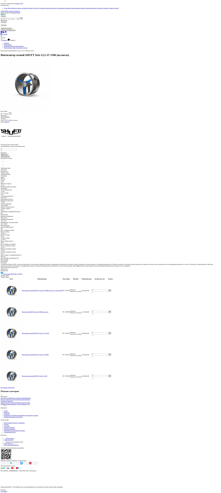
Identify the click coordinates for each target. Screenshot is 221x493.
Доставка (41, 8)
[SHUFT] (11, 143)
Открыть (17, 3)
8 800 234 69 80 (15, 12)
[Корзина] (6, 32)
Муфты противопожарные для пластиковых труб (15, 404)
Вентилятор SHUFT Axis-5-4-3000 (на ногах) (35, 312)
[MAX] (1, 14)
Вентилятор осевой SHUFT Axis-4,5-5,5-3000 (35, 354)
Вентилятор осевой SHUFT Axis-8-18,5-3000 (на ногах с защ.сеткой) (42, 290)
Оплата (36, 8)
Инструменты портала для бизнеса (18, 8)
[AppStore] (5, 464)
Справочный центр (10, 432)
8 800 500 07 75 (8, 443)
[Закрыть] (22, 4)
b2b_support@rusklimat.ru (11, 445)
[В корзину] (109, 290)
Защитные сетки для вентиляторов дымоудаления (15, 402)
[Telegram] (3, 14)
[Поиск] (21, 18)
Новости (31, 8)
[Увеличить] (1, 151)
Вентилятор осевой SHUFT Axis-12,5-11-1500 (35, 333)
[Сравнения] (2, 32)
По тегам (3, 25)
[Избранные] (4, 32)
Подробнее (4, 491)
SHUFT (7, 122)
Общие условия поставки (111, 8)
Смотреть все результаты (8, 30)
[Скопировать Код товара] (10, 113)
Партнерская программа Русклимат (14, 430)
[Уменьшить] (1, 148)
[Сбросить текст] (18, 19)
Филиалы (47, 8)
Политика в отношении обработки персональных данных (68, 8)
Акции (3, 11)
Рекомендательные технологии (94, 8)
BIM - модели (9, 11)
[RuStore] (24, 464)
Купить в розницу (9, 427)
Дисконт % (16, 11)
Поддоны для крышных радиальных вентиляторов (16, 398)
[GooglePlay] (14, 464)
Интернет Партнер (9, 429)
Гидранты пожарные (7, 401)
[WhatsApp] (5, 14)
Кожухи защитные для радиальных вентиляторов (15, 399)
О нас (6, 8)
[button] (110, 393)
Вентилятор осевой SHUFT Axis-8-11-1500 (34, 376)
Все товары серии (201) (8, 387)
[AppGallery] (34, 464)
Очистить (3, 22)
